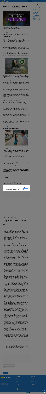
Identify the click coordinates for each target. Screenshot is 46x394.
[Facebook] (4, 384)
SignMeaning (4, 3)
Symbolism (17, 384)
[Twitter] (5, 384)
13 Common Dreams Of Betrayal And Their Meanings (10, 216)
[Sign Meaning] (4, 1)
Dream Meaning (18, 380)
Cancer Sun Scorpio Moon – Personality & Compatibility (10, 217)
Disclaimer (32, 380)
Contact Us (32, 378)
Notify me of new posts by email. (7, 370)
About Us (32, 384)
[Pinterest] (2, 384)
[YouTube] (7, 384)
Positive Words (18, 381)
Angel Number (18, 378)
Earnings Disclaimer (34, 381)
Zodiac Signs (8, 3)
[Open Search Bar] (43, 1)
